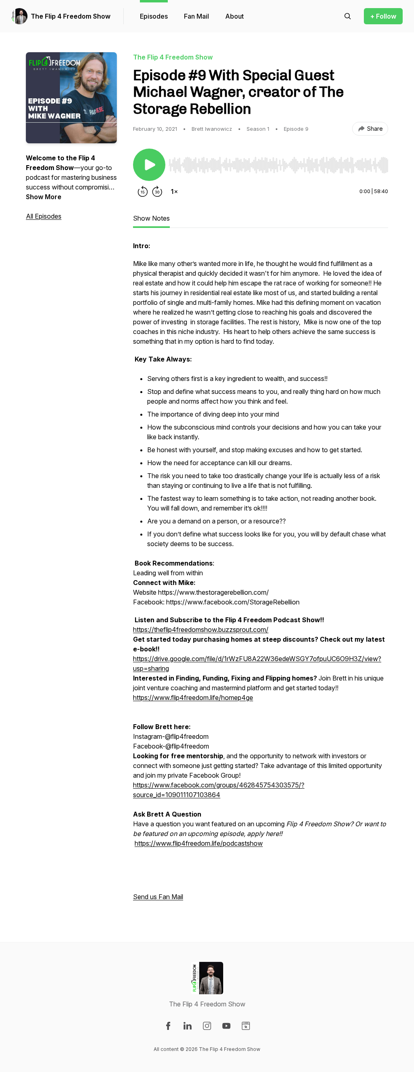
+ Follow (383, 16)
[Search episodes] (347, 16)
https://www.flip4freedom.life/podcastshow (199, 843)
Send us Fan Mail (158, 897)
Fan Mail (196, 16)
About (234, 16)
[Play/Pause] (149, 165)
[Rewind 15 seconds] (142, 191)
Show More (43, 197)
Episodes (154, 16)
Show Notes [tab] (151, 218)
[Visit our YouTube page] (226, 1026)
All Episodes (43, 216)
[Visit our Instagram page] (207, 1026)
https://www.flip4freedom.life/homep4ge (193, 697)
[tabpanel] (260, 575)
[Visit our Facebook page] (168, 1026)
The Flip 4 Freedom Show (70, 16)
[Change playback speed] (174, 191)
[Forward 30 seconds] (157, 191)
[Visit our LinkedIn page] (188, 1026)
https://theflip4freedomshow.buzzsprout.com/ (200, 629)
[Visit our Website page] (246, 1026)
